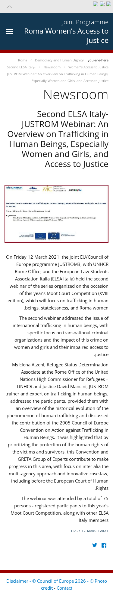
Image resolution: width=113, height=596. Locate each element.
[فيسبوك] (103, 545)
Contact (64, 588)
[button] (56, 6)
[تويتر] (94, 545)
